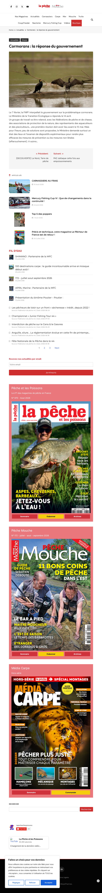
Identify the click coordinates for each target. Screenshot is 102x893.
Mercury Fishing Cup (52, 23)
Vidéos (67, 23)
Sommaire (24, 516)
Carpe (57, 16)
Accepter (48, 882)
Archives (77, 516)
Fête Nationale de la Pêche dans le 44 (33, 341)
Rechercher (14, 804)
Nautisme (36, 23)
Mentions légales (62, 877)
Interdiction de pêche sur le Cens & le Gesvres (37, 324)
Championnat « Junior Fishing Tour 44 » (34, 316)
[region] (32, 872)
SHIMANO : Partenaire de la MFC (33, 256)
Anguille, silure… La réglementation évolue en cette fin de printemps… (51, 332)
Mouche (72, 16)
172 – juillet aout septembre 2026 (33, 278)
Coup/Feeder (24, 23)
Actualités (34, 16)
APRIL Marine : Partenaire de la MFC (35, 288)
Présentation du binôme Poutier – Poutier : (39, 297)
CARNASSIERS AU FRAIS (45, 181)
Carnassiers (47, 16)
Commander (70, 792)
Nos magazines (21, 16)
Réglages (16, 882)
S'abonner (51, 516)
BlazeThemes (66, 884)
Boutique (76, 23)
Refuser (32, 882)
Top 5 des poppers (42, 214)
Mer (64, 16)
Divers (24, 40)
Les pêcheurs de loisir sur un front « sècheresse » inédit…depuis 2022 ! (50, 307)
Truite (81, 16)
